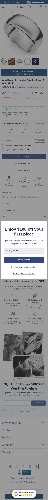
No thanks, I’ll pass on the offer (24, 274)
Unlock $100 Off (24, 259)
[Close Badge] (35, 491)
